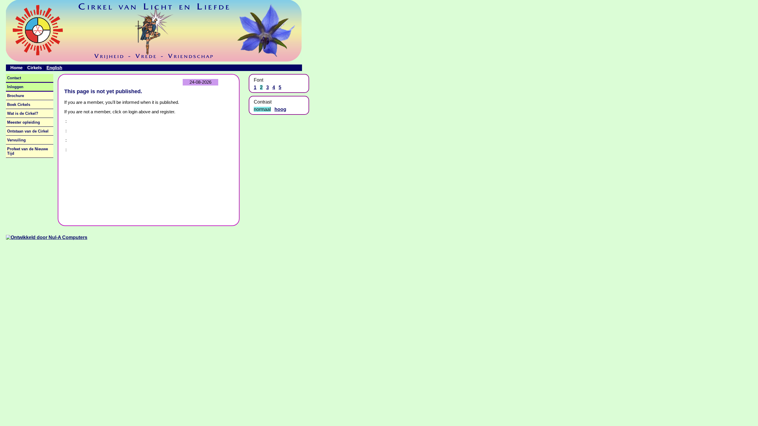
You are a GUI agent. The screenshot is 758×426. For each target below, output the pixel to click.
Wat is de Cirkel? (22, 113)
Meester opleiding (23, 122)
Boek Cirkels (18, 104)
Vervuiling (16, 140)
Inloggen (15, 87)
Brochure (15, 95)
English (54, 67)
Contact (14, 78)
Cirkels (34, 67)
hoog (280, 109)
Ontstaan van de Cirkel (28, 131)
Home (16, 67)
